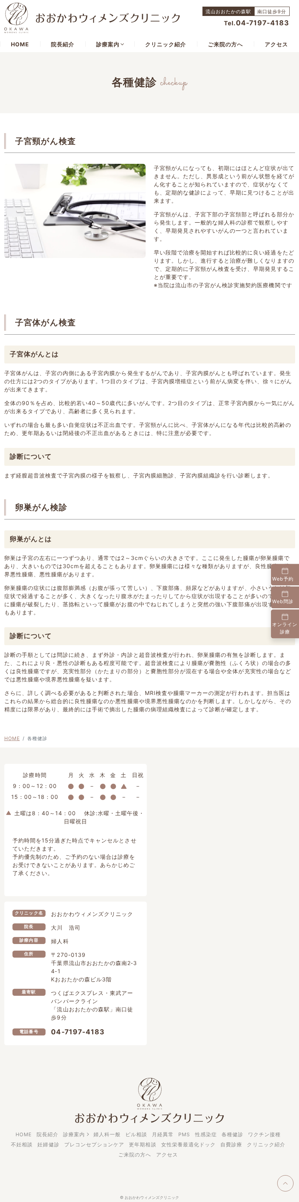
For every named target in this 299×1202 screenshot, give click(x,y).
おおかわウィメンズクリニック (152, 1197)
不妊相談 (22, 1145)
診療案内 (108, 44)
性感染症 (206, 1134)
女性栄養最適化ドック (188, 1145)
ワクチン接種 (264, 1134)
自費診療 (231, 1145)
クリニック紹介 (165, 44)
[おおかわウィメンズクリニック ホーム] (92, 17)
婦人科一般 (107, 1134)
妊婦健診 (48, 1145)
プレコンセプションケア (94, 1145)
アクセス (276, 44)
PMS (184, 1134)
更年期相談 (142, 1145)
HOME (20, 44)
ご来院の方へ (225, 44)
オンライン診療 (284, 628)
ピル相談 (136, 1134)
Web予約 (283, 579)
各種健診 (232, 1134)
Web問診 (283, 602)
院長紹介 (62, 44)
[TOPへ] (285, 1183)
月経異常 (163, 1134)
